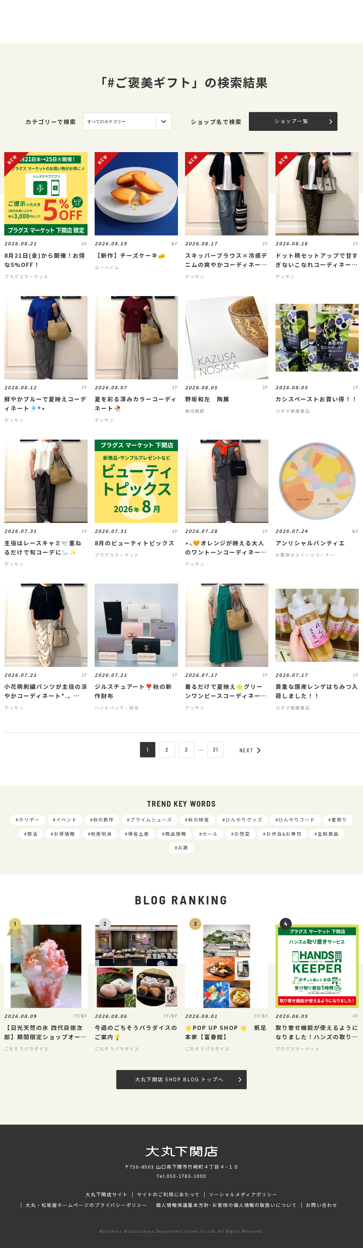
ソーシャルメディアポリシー (243, 1194)
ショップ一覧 (291, 120)
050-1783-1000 (186, 1175)
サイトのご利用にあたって (168, 1194)
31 (216, 749)
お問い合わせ (322, 1205)
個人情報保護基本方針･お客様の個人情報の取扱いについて (226, 1205)
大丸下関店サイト (106, 1194)
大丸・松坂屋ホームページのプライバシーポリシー (86, 1205)
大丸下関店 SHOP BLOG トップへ (179, 1079)
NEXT (247, 750)
